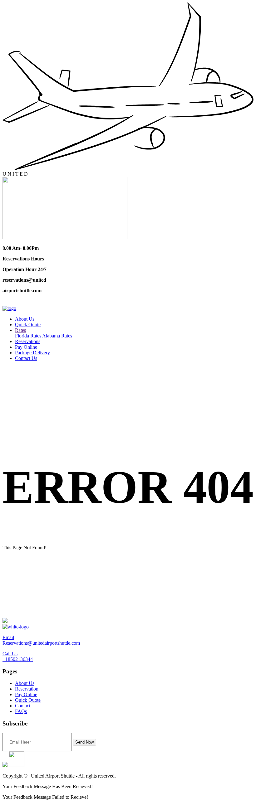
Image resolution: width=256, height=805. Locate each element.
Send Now (84, 742)
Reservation (26, 688)
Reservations (27, 341)
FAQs (21, 711)
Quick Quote (28, 324)
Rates (20, 330)
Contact (22, 705)
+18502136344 (21, 301)
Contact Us (26, 358)
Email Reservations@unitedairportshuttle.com (41, 640)
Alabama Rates (57, 335)
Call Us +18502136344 (17, 656)
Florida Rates (28, 335)
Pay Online (26, 347)
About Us (24, 319)
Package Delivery (32, 352)
